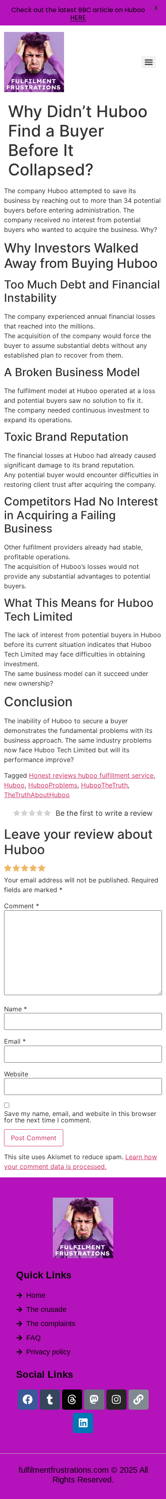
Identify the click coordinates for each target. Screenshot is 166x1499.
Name (15, 1009)
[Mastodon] (94, 1400)
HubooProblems (52, 785)
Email (15, 1041)
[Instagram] (116, 1400)
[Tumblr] (50, 1400)
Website (16, 1074)
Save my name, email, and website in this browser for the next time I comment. (80, 1116)
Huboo (14, 785)
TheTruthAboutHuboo (37, 795)
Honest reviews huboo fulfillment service (91, 775)
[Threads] (72, 1400)
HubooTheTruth (104, 785)
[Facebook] (28, 1400)
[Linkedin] (83, 1423)
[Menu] (148, 62)
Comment (21, 906)
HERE (78, 17)
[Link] (139, 1400)
